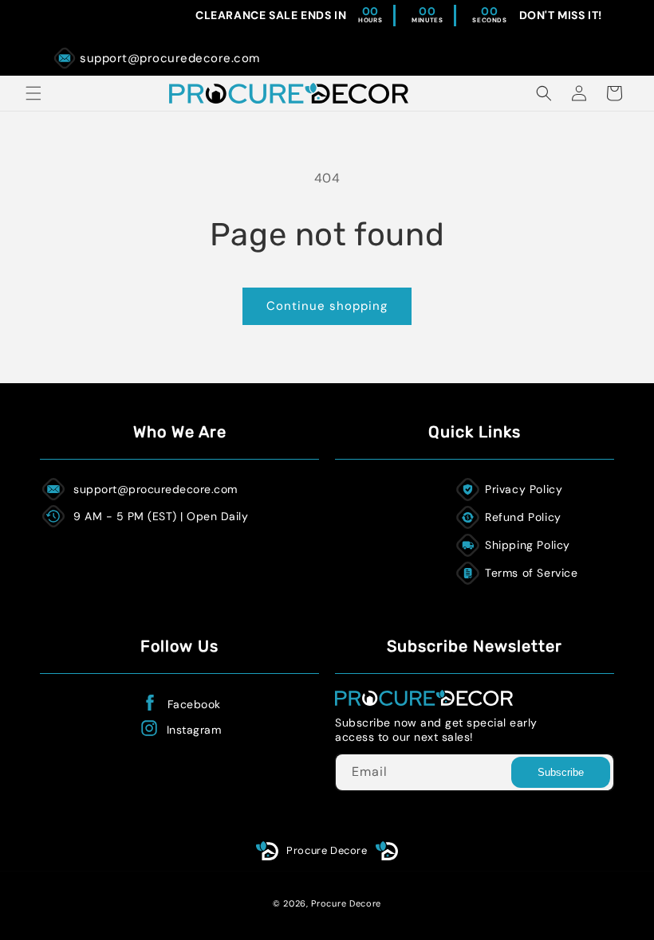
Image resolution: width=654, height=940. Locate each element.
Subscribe (561, 772)
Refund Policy (523, 517)
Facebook (194, 704)
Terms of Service (531, 573)
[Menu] (33, 93)
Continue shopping (327, 306)
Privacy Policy (523, 489)
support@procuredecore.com (170, 58)
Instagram (194, 730)
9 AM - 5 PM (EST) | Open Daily (160, 516)
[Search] (543, 93)
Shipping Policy (527, 545)
